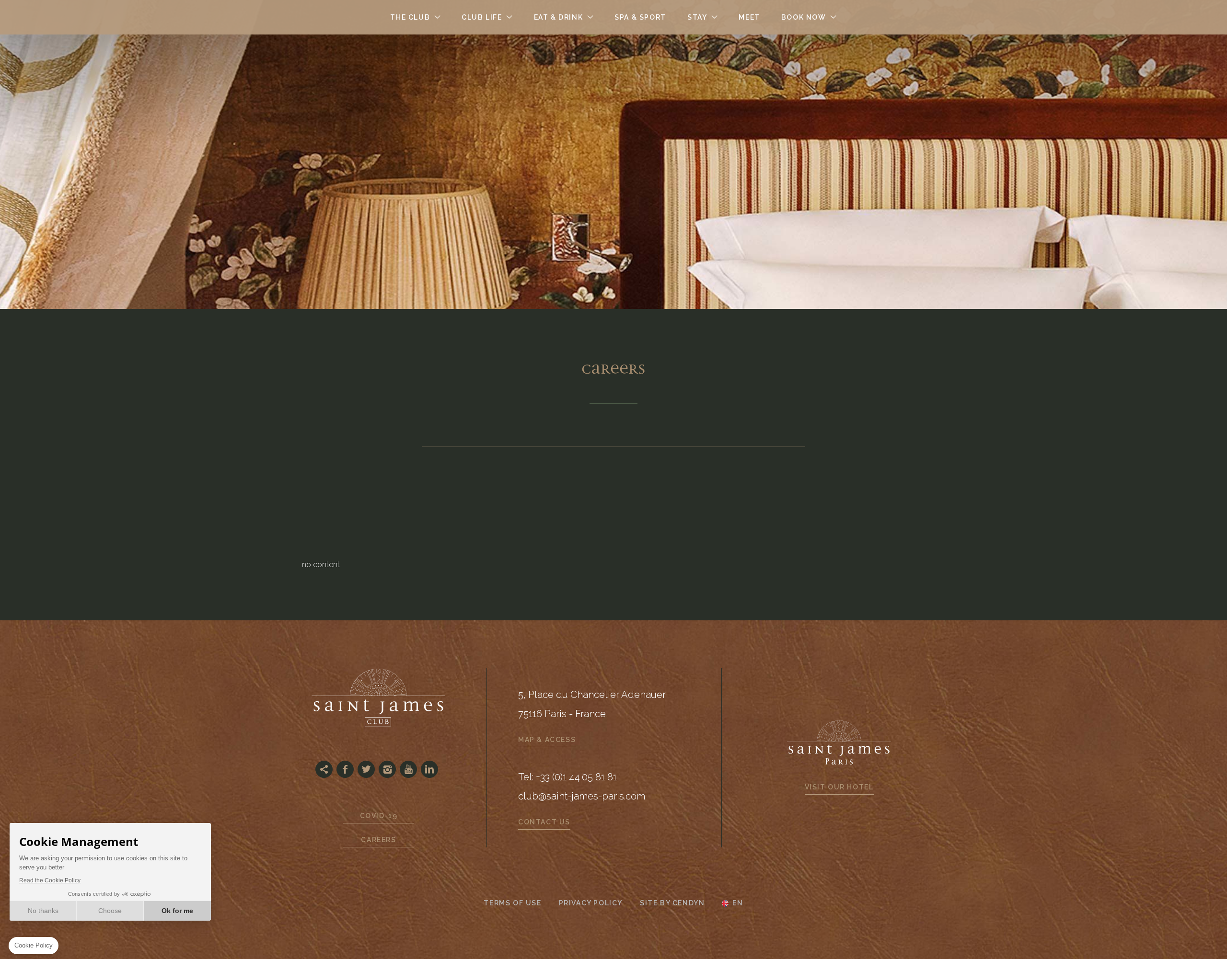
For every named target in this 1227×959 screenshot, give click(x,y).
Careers (378, 840)
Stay (697, 17)
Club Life (482, 17)
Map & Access (547, 739)
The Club (410, 17)
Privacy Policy (591, 903)
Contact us (544, 822)
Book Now (803, 17)
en (737, 903)
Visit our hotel (839, 787)
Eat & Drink (558, 17)
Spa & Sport (640, 17)
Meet (749, 17)
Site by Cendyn (672, 903)
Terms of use (512, 903)
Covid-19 (379, 816)
